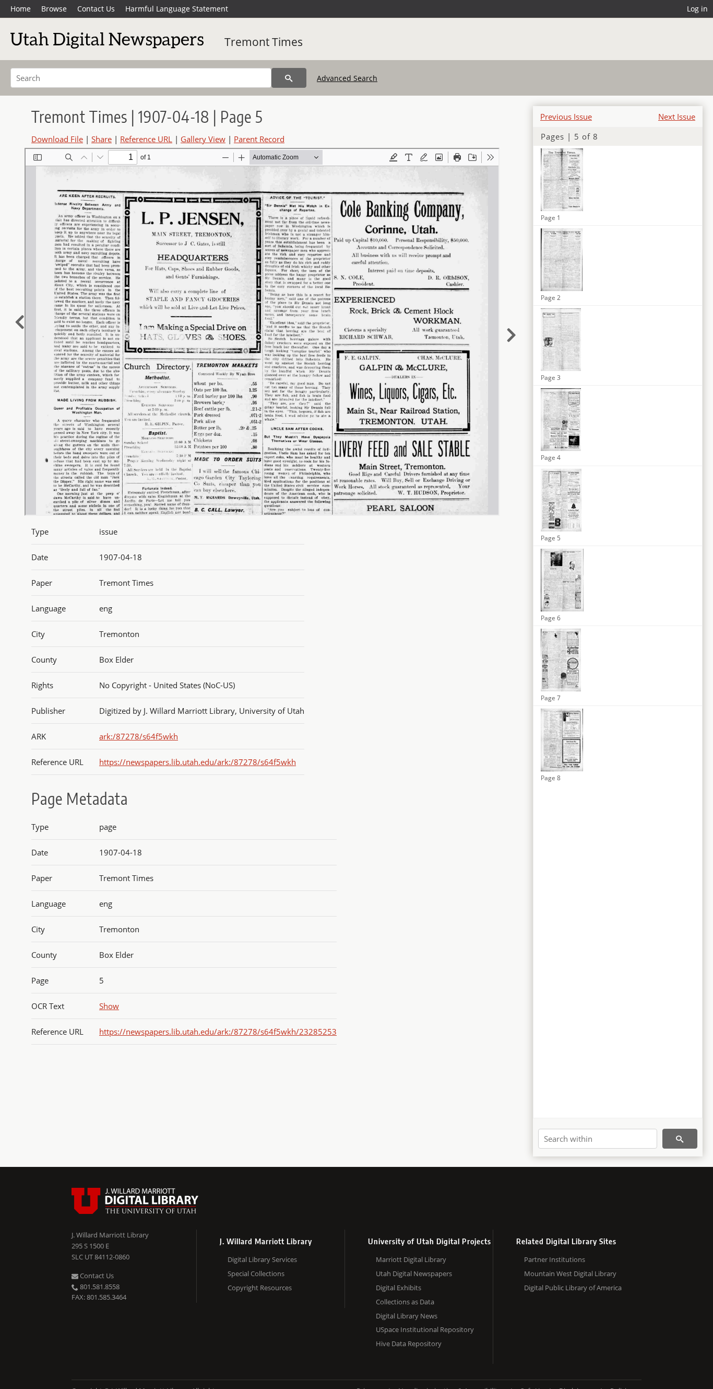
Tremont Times (263, 41)
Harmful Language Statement (176, 9)
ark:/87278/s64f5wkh (138, 736)
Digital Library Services (262, 1259)
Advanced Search (347, 78)
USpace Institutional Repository (425, 1329)
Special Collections (256, 1273)
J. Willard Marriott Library (110, 1235)
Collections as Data (405, 1301)
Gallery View (203, 139)
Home (20, 9)
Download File (57, 139)
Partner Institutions (554, 1259)
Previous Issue (566, 116)
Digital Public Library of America (573, 1287)
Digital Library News (406, 1316)
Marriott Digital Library (411, 1259)
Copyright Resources (260, 1287)
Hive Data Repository (409, 1343)
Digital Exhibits (398, 1287)
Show (109, 1006)
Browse (54, 9)
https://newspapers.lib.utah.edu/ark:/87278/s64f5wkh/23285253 (218, 1031)
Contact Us (96, 9)
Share (101, 139)
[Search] (288, 78)
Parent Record (259, 139)
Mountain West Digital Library (570, 1273)
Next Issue (676, 116)
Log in (697, 9)
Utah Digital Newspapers (414, 1273)
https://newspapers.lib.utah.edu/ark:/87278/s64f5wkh (197, 762)
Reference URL (146, 139)
